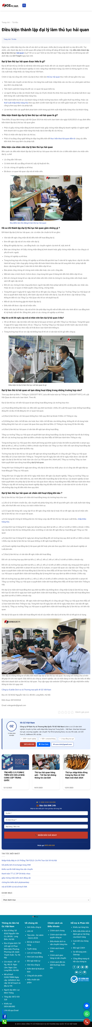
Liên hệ (30, 931)
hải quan (20, 53)
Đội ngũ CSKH (79, 948)
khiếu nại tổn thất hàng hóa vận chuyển (17, 869)
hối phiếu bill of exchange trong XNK (16, 865)
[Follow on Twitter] (78, 967)
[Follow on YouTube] (76, 972)
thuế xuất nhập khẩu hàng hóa (16, 103)
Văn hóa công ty (33, 965)
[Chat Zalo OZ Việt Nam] (86, 1006)
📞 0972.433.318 (28, 744)
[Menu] (24, 5)
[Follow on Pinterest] (82, 967)
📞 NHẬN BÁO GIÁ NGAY (46, 835)
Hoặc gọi (46, 845)
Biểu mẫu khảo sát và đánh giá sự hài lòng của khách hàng (81, 934)
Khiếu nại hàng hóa (81, 927)
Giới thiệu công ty (34, 927)
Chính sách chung (57, 931)
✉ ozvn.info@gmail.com (62, 744)
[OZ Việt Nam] (10, 5)
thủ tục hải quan (53, 77)
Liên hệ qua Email (11, 1010)
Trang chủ (6, 22)
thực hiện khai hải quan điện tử (62, 139)
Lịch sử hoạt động (34, 953)
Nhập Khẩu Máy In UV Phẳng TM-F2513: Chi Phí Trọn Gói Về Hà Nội (29, 860)
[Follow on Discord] (85, 972)
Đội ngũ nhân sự (33, 961)
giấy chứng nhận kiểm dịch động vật (16, 878)
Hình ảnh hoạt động (35, 957)
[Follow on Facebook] (74, 967)
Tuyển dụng (31, 949)
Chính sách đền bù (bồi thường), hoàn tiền (57, 965)
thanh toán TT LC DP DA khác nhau (16, 874)
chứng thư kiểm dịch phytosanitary (15, 882)
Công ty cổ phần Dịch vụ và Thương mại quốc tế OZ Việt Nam (26, 690)
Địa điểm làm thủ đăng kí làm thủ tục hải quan (28, 223)
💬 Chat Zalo (43, 744)
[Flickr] (80, 972)
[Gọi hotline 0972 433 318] (86, 1021)
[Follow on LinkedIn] (86, 967)
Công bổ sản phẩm (34, 976)
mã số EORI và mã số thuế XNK (14, 887)
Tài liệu (15, 22)
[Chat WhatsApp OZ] (86, 1014)
